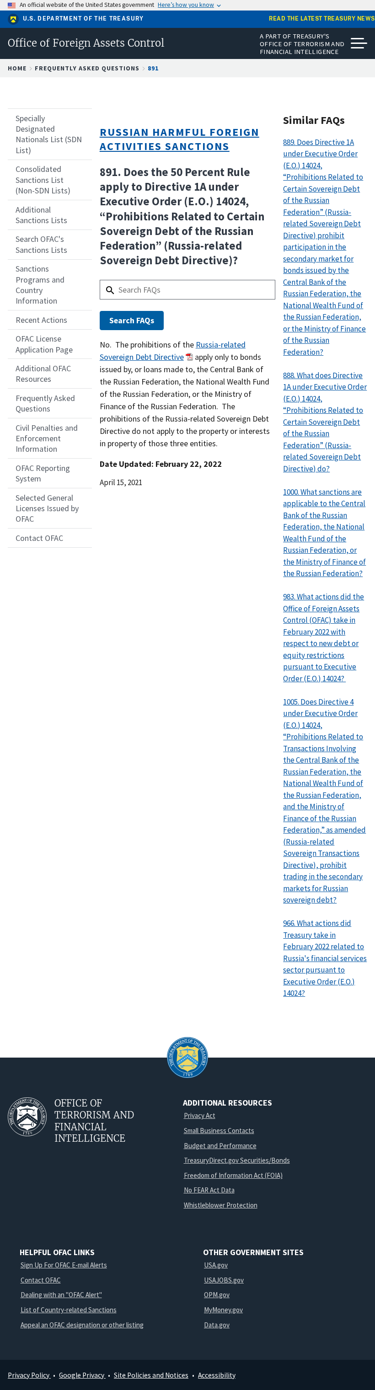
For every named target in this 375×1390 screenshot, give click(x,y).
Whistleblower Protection (220, 1205)
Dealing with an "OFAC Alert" (61, 1294)
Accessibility (217, 1375)
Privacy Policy (29, 1375)
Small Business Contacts (219, 1130)
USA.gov (216, 1265)
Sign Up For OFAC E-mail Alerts (64, 1265)
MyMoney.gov (223, 1309)
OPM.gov (217, 1294)
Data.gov (217, 1324)
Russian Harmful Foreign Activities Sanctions (179, 139)
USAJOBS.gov (224, 1280)
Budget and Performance (220, 1145)
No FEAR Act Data (209, 1190)
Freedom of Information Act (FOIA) (233, 1175)
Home (17, 68)
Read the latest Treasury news (322, 19)
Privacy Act (199, 1115)
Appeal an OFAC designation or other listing (82, 1324)
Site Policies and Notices (151, 1375)
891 (153, 68)
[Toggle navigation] (359, 43)
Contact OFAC (41, 1280)
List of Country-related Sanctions (69, 1309)
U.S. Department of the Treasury (83, 19)
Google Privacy (82, 1375)
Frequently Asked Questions (87, 68)
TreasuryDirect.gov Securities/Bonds (237, 1160)
